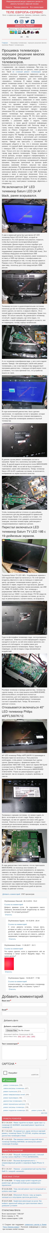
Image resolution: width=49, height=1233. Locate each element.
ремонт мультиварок (10, 1098)
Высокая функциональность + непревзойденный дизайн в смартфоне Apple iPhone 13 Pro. (23, 1162)
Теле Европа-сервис (24, 12)
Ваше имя (6, 1001)
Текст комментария (10, 1044)
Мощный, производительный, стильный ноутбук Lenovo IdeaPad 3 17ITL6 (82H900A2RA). (23, 1155)
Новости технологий (13, 1150)
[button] (9, 964)
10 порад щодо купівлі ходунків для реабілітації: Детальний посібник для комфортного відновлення (21, 1182)
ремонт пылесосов (10, 1091)
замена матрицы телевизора (13, 1088)
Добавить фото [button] (11, 1020)
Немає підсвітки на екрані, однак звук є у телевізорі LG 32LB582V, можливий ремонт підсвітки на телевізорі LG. (23, 1124)
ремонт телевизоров (10, 1085)
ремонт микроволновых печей (14, 1094)
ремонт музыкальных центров (14, 1104)
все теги (44, 1113)
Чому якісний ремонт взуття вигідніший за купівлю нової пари (24, 1190)
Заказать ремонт (24, 25)
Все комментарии (36, 7)
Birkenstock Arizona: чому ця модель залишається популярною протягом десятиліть (22, 1196)
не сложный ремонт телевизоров (26, 71)
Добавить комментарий (11, 894)
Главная (5, 43)
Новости (9, 7)
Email (4, 1010)
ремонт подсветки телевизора (14, 1110)
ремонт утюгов (37, 1110)
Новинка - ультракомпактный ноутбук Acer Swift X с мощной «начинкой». (24, 1170)
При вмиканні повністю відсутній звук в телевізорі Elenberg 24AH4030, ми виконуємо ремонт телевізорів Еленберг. (22, 1141)
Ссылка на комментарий (13, 904)
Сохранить (10, 1080)
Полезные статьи (11, 1176)
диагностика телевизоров (12, 1101)
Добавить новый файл (13, 1026)
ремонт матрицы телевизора (13, 1107)
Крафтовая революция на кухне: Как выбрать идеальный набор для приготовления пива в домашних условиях (22, 1203)
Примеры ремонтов (21, 7)
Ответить (8, 914)
